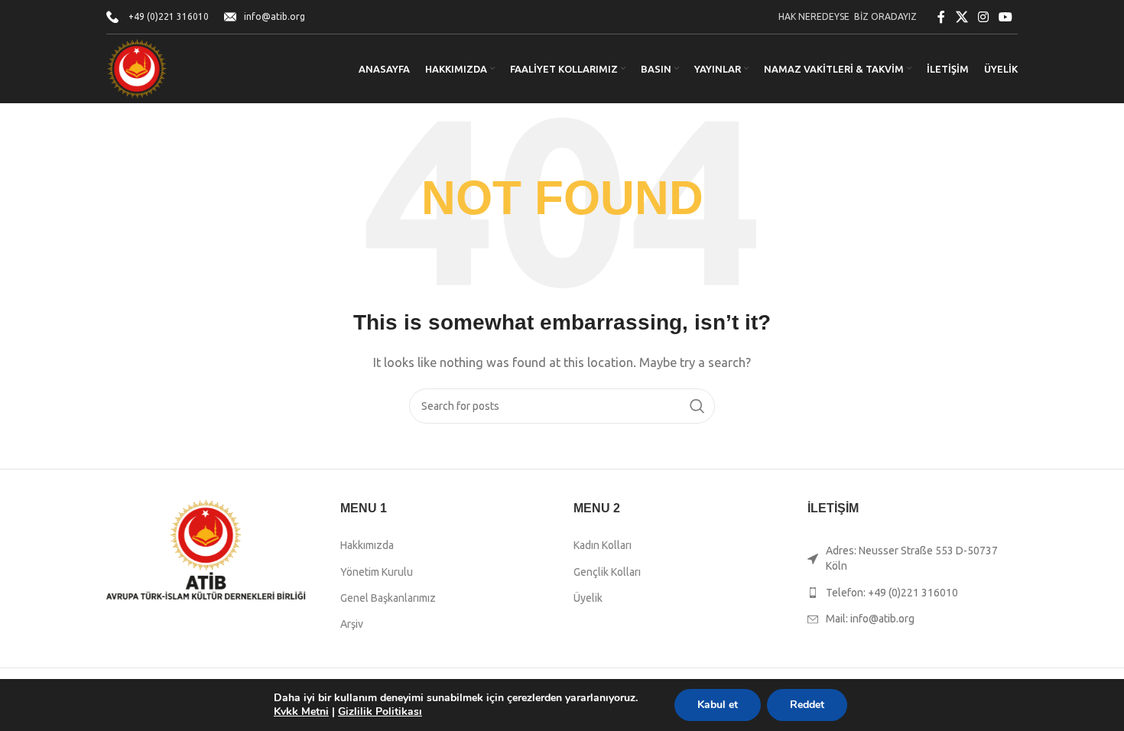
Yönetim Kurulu (376, 572)
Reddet (807, 704)
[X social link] (961, 16)
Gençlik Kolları (607, 572)
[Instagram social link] (983, 16)
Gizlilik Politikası (380, 711)
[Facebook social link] (941, 16)
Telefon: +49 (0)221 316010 (892, 592)
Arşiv (351, 624)
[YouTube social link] (1006, 16)
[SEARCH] (697, 406)
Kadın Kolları (602, 545)
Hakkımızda (367, 545)
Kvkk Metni (301, 711)
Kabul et (717, 704)
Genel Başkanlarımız (388, 598)
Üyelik (588, 598)
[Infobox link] (157, 16)
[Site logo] (136, 67)
